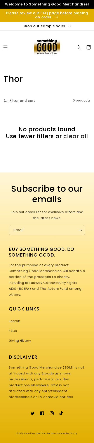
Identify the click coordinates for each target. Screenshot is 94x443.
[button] (5, 47)
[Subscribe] (80, 230)
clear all (75, 136)
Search (14, 321)
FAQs (13, 331)
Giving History (20, 340)
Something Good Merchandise (40, 433)
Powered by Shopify (66, 433)
